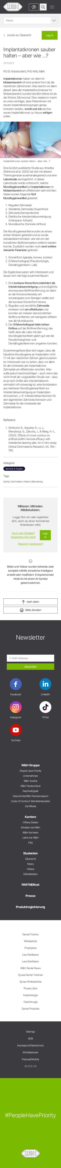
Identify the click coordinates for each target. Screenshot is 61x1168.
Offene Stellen (30, 822)
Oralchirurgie (31, 1002)
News (30, 863)
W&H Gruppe (30, 765)
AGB (30, 1038)
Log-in (49, 35)
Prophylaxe (30, 948)
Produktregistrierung (30, 907)
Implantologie (30, 995)
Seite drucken (33, 610)
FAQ (30, 842)
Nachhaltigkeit (30, 791)
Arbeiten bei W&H (30, 827)
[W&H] (12, 7)
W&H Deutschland (30, 786)
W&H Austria (30, 780)
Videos (30, 869)
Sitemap (30, 1031)
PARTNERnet (30, 884)
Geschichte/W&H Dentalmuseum (30, 796)
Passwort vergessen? (30, 543)
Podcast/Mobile (30, 1059)
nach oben (33, 601)
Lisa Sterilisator (30, 954)
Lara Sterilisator (30, 961)
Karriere (30, 817)
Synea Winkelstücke (31, 981)
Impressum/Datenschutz (30, 1045)
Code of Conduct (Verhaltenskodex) (30, 801)
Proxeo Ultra (30, 988)
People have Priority (31, 770)
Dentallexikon (30, 874)
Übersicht (30, 858)
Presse (30, 896)
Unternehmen (30, 775)
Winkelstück (30, 941)
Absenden (30, 666)
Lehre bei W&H (30, 837)
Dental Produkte (30, 1008)
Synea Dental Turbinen (30, 975)
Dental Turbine (30, 934)
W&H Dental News (30, 968)
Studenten (30, 853)
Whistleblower (30, 1052)
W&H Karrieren (31, 832)
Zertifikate (30, 806)
